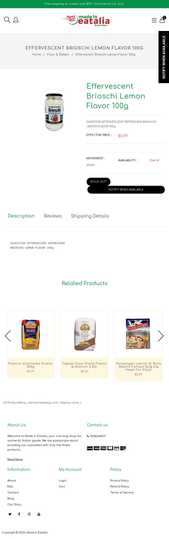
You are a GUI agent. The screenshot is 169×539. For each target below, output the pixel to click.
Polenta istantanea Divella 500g (30, 365)
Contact (13, 492)
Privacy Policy (119, 480)
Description (21, 216)
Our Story (14, 504)
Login (63, 480)
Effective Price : (99, 135)
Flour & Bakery (58, 54)
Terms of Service (122, 492)
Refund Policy (119, 486)
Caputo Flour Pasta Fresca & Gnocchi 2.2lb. (84, 365)
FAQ (10, 486)
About (11, 480)
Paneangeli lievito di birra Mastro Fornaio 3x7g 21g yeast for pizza (138, 366)
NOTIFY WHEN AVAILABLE (126, 189)
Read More (15, 459)
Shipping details (90, 216)
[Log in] (16, 20)
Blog (10, 498)
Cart (62, 486)
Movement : (96, 158)
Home (36, 54)
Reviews (53, 216)
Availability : (127, 160)
